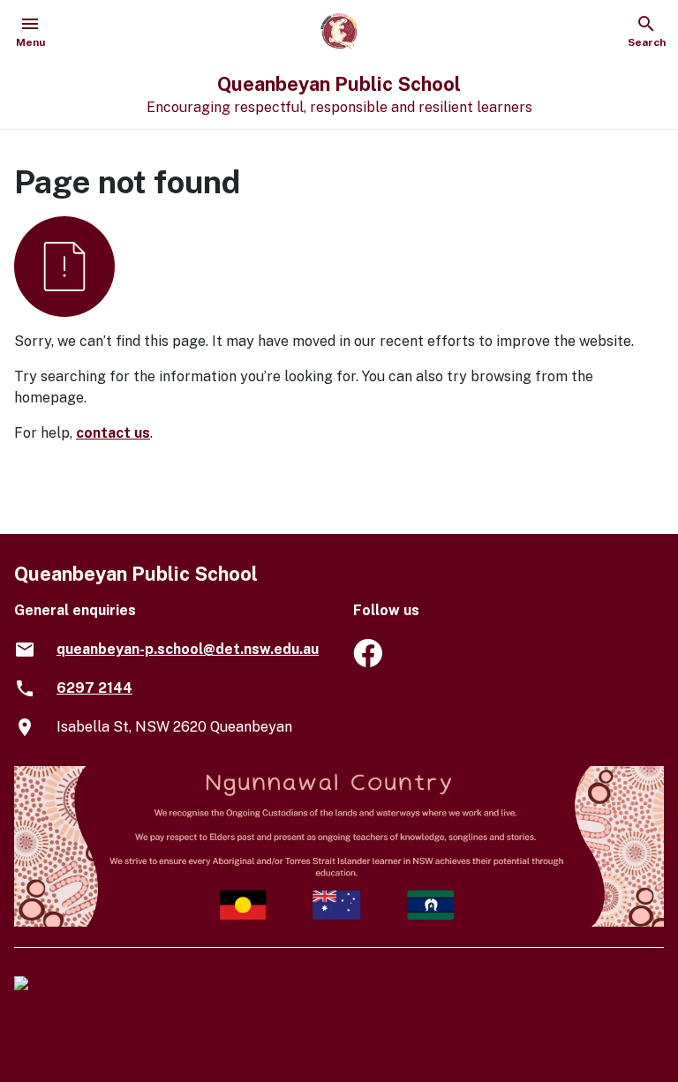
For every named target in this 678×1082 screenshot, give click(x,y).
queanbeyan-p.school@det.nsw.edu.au (187, 649)
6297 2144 (94, 688)
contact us (113, 433)
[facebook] (367, 662)
